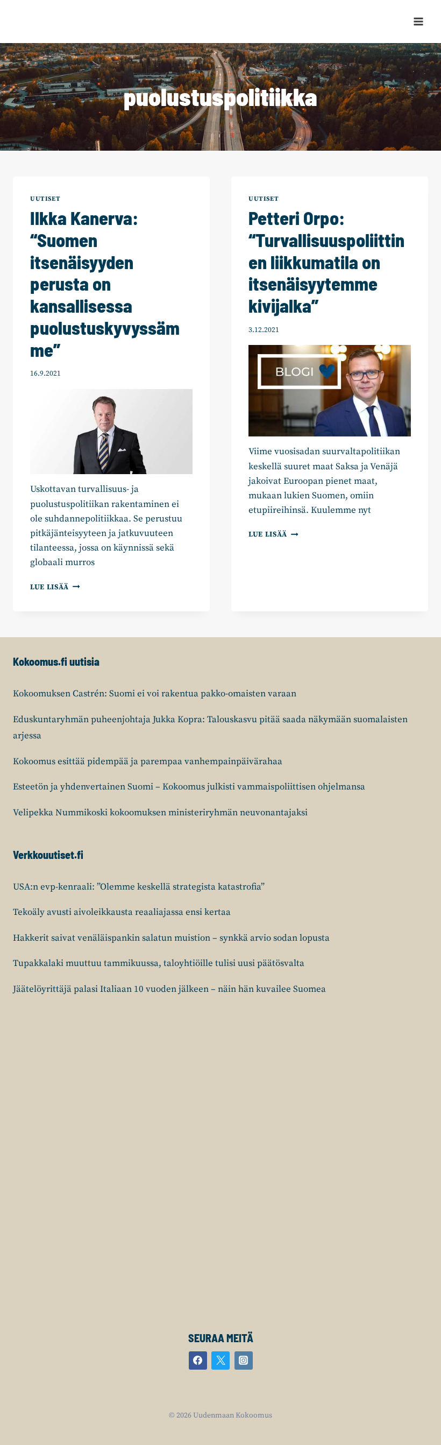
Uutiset (45, 199)
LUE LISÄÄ (55, 587)
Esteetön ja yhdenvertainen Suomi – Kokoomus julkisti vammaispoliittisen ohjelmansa (189, 787)
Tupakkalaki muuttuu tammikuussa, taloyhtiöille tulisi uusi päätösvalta (158, 963)
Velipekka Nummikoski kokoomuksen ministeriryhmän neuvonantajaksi (160, 813)
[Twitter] (220, 1360)
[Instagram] (243, 1360)
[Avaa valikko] (418, 21)
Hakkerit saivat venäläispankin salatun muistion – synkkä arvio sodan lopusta (171, 938)
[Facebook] (198, 1360)
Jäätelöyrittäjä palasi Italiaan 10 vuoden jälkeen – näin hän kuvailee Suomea (169, 989)
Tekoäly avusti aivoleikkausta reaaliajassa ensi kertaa (122, 912)
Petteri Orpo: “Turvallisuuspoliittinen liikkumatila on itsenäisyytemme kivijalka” (326, 261)
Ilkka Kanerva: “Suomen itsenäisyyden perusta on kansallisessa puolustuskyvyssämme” (105, 284)
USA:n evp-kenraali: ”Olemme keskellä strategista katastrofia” (139, 887)
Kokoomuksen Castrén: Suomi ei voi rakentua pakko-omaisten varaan (154, 694)
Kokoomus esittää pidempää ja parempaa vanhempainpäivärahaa (147, 761)
